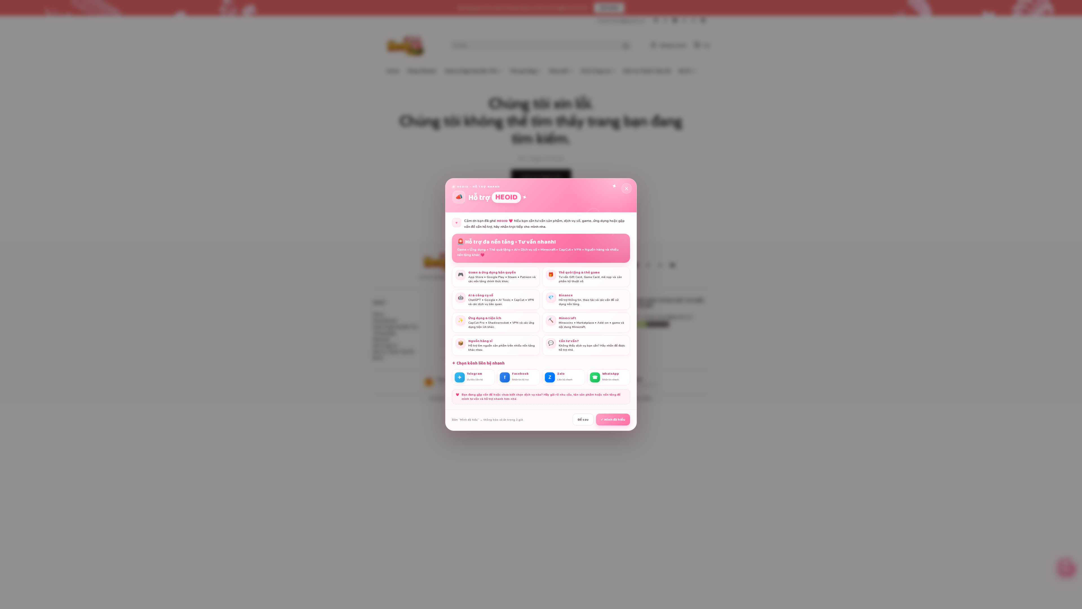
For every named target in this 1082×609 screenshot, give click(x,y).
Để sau (583, 419)
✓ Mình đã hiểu (613, 419)
